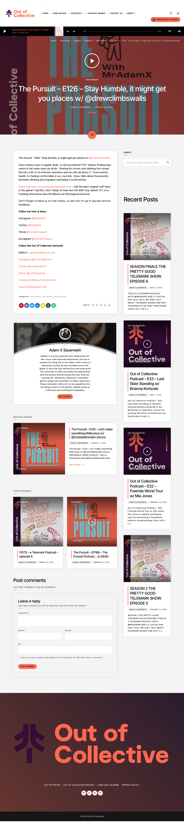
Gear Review (59, 13)
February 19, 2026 (158, 502)
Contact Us (116, 13)
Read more (76, 464)
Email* (68, 630)
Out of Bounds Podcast (15, 3)
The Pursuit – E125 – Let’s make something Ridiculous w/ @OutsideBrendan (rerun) (91, 433)
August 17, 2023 (98, 443)
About (130, 13)
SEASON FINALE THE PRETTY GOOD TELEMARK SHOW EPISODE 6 (45, 30)
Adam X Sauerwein (81, 107)
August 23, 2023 (104, 107)
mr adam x (48, 297)
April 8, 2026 (156, 288)
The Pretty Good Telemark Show (135, 218)
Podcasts (76, 13)
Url (19, 644)
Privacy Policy (130, 785)
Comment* (23, 613)
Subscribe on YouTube (165, 19)
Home (45, 13)
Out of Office (52, 785)
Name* (21, 630)
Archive (64, 396)
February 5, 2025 (101, 562)
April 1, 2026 (155, 395)
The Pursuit (37, 3)
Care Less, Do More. (56, 3)
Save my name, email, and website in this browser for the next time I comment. (62, 657)
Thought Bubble (96, 13)
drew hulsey (60, 297)
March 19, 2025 (46, 562)
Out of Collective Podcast (136, 326)
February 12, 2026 (158, 609)
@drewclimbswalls (99, 157)
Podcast (77, 41)
